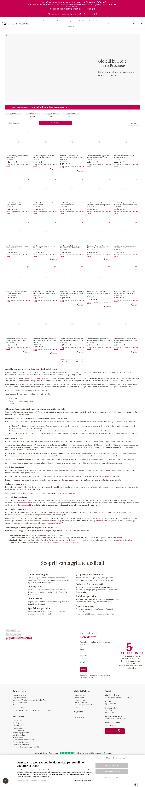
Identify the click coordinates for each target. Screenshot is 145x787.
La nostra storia (79, 695)
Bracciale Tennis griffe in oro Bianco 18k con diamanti (97, 247)
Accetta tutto (111, 766)
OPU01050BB (37, 344)
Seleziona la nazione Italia (114, 731)
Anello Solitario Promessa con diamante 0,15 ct (125, 247)
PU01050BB (90, 297)
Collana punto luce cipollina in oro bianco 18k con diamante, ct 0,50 (98, 293)
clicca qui (89, 9)
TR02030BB (117, 206)
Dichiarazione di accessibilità (23, 740)
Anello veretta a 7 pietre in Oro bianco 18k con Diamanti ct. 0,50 (98, 339)
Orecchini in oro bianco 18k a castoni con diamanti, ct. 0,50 (124, 292)
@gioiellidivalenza (19, 638)
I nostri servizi (79, 698)
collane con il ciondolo (33, 493)
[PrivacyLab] (88, 780)
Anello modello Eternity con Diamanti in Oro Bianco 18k (70, 247)
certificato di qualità (124, 540)
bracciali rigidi (26, 505)
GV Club (16, 723)
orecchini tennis (102, 521)
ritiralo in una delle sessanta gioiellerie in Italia (60, 542)
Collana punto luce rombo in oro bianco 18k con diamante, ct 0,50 (45, 292)
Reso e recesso (18, 728)
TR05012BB (36, 159)
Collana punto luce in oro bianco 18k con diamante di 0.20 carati (71, 292)
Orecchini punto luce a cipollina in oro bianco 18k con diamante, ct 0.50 (44, 340)
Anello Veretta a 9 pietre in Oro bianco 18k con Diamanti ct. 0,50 (71, 339)
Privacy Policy (18, 737)
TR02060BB (9, 206)
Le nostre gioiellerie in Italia (84, 705)
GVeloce (42, 538)
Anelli (13, 117)
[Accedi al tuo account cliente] (134, 23)
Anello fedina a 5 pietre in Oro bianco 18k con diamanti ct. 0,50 (125, 339)
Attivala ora (32, 594)
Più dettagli (46, 614)
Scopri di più (47, 582)
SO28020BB (36, 206)
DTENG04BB (64, 161)
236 (77, 361)
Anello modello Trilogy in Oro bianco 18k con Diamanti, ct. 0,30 (98, 156)
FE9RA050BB (64, 342)
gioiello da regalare (32, 378)
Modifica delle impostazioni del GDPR (27, 747)
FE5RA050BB (118, 342)
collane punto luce (69, 493)
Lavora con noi (79, 700)
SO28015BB (117, 249)
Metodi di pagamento (21, 733)
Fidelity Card (43, 107)
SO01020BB (117, 159)
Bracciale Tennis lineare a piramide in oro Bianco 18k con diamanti (71, 157)
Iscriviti (83, 670)
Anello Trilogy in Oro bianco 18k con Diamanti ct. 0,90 (71, 204)
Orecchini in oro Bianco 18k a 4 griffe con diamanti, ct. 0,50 (17, 339)
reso (58, 4)
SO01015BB (9, 249)
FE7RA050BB (91, 342)
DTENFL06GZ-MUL (12, 295)
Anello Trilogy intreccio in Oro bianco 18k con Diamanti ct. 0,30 (125, 204)
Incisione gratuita (19, 735)
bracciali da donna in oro (25, 500)
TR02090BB (63, 206)
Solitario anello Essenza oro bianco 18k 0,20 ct (124, 156)
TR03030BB (90, 159)
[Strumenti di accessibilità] (135, 785)
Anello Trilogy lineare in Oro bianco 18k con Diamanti (43, 156)
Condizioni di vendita (20, 730)
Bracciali (32, 117)
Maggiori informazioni (101, 602)
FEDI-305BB (63, 249)
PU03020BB (63, 295)
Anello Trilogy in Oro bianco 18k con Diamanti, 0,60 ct (17, 204)
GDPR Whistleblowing (21, 744)
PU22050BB (36, 295)
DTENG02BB (91, 249)
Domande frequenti (81, 702)
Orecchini (71, 117)
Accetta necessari (111, 772)
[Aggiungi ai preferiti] (28, 132)
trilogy (107, 476)
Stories (76, 707)
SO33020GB (90, 206)
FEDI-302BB (9, 159)
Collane (52, 117)
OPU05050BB (10, 342)
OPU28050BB (118, 295)
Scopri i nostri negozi (36, 604)
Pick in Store (17, 725)
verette (71, 476)
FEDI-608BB (36, 249)
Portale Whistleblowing (21, 742)
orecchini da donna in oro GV (52, 523)
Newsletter (83, 675)
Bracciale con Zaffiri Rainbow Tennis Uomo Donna (16, 292)
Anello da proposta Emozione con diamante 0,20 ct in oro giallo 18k (99, 204)
